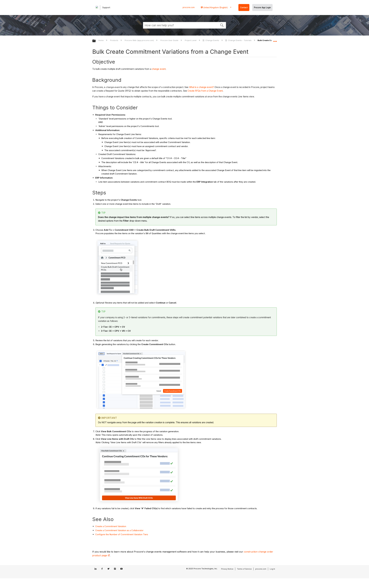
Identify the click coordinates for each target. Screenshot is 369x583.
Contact (244, 7)
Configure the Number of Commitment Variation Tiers (121, 534)
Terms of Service (244, 569)
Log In (272, 569)
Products (114, 40)
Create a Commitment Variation (110, 526)
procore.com (189, 7)
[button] (222, 25)
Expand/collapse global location (275, 40)
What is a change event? (201, 87)
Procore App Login (262, 7)
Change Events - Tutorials (239, 40)
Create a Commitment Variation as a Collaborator (119, 530)
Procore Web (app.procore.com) (139, 40)
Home (101, 40)
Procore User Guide (169, 40)
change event (159, 69)
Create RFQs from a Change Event (205, 90)
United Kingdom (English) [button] (215, 7)
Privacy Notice (227, 569)
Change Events (212, 40)
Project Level (191, 40)
